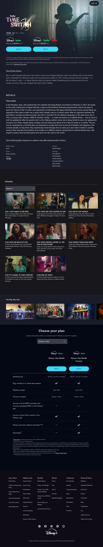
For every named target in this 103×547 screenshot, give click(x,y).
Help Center (26, 498)
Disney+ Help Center (61, 453)
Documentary (69, 502)
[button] (30, 478)
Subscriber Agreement (14, 498)
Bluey (82, 502)
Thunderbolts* (84, 506)
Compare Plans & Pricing (44, 509)
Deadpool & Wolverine (86, 485)
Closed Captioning (28, 510)
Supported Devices (28, 502)
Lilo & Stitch (84, 498)
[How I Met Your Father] (50, 311)
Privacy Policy (12, 481)
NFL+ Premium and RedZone (42, 503)
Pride (67, 506)
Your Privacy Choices (14, 502)
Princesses (69, 510)
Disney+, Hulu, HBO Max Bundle (44, 497)
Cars (82, 510)
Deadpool (83, 481)
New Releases (26, 489)
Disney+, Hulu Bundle (43, 485)
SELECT (18, 49)
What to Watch (27, 493)
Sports (68, 493)
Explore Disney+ (27, 481)
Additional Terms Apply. (20, 64)
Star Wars (54, 493)
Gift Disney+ (26, 515)
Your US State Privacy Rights (14, 493)
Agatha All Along (85, 515)
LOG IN (94, 3)
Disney (53, 481)
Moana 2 (83, 493)
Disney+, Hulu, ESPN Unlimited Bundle (43, 490)
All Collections (70, 481)
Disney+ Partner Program (29, 519)
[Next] (99, 311)
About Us (25, 506)
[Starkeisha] (20, 311)
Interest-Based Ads (13, 506)
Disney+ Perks (26, 485)
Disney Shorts (69, 498)
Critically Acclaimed (71, 489)
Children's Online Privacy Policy (15, 486)
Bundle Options (41, 481)
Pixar (53, 485)
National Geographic (57, 498)
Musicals (68, 485)
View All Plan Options (13, 71)
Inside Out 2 (84, 489)
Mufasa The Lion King (86, 519)
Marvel (54, 489)
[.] (39, 526)
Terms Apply (16, 439)
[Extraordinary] (80, 311)
